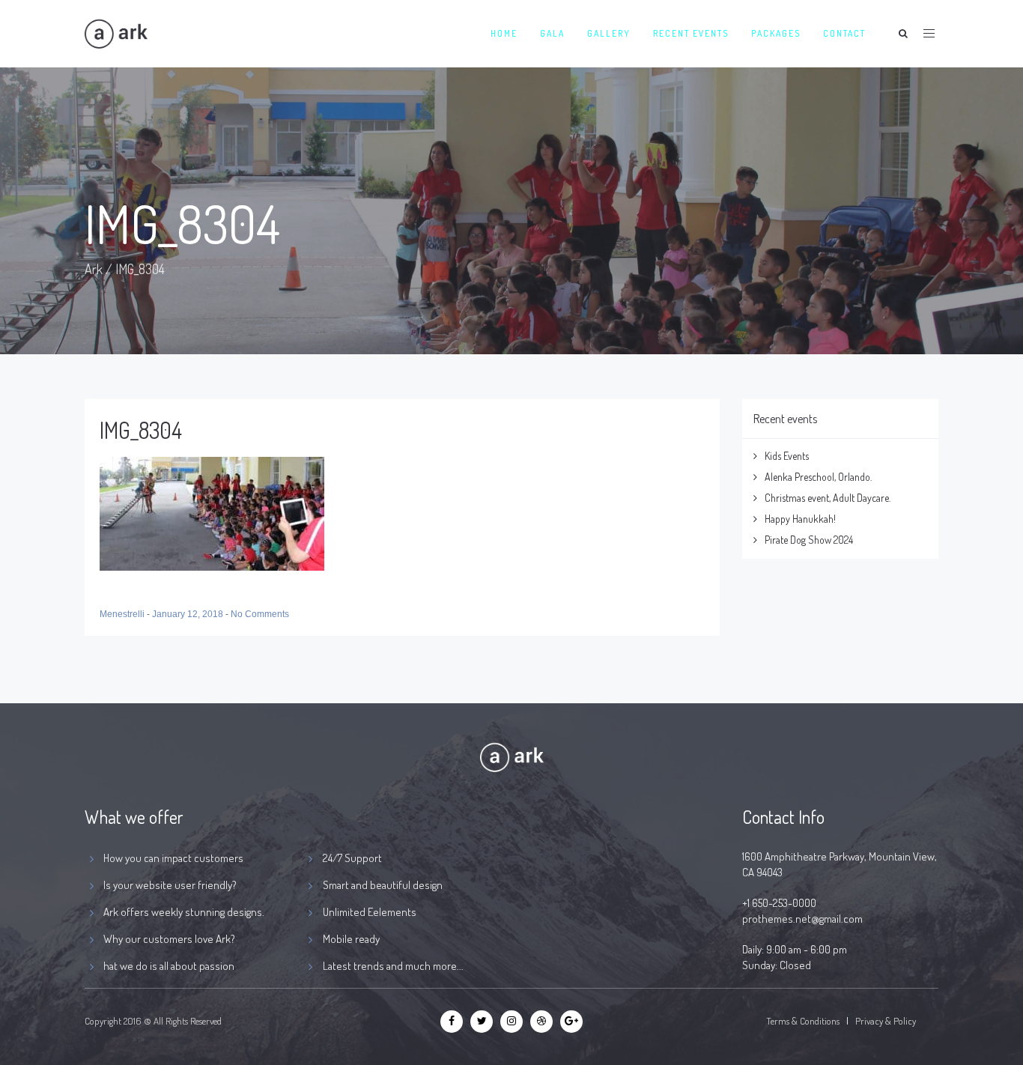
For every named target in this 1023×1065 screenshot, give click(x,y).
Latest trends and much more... (393, 966)
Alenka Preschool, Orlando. (818, 476)
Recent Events (691, 33)
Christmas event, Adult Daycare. (827, 497)
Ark (94, 269)
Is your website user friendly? (170, 885)
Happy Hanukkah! (800, 518)
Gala (552, 33)
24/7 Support (352, 858)
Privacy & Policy (885, 1021)
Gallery (609, 33)
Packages (776, 33)
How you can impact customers (173, 858)
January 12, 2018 (188, 614)
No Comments (260, 614)
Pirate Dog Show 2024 (809, 539)
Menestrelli (123, 614)
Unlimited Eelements (369, 912)
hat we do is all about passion (168, 966)
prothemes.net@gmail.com (802, 918)
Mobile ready (351, 939)
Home (504, 33)
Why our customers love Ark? (169, 939)
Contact (844, 33)
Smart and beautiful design (383, 885)
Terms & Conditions (803, 1021)
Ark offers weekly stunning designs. (183, 912)
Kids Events (787, 455)
